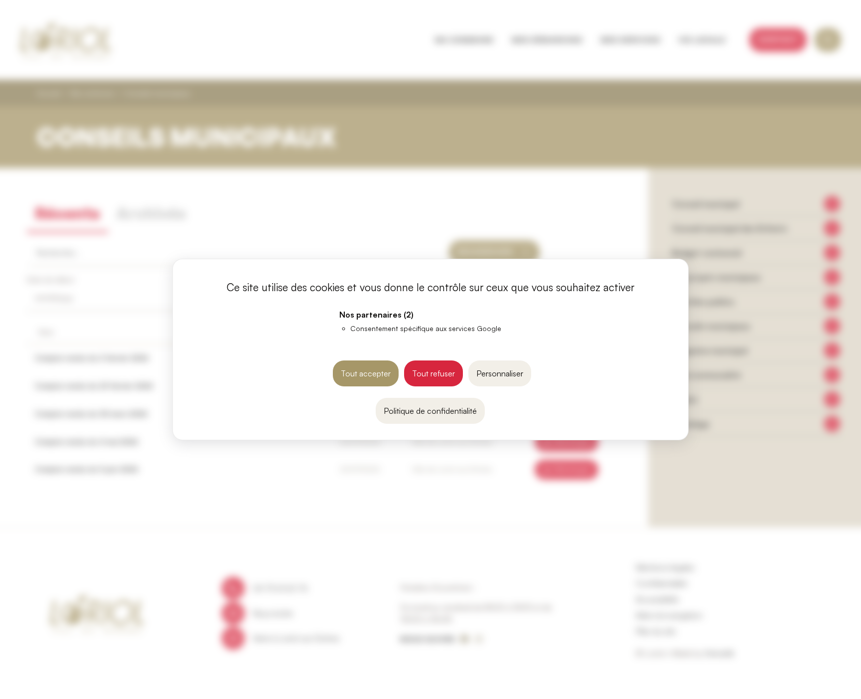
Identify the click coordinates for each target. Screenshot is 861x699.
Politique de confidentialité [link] (430, 411)
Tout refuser (433, 373)
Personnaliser (499, 373)
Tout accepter (366, 373)
